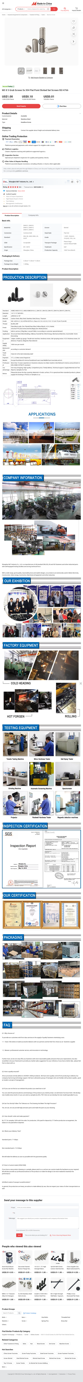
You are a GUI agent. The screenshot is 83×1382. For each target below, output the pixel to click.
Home (3, 14)
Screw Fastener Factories (66, 1353)
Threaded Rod (65, 1317)
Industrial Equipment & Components (17, 14)
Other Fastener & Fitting (11, 1344)
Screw (43, 14)
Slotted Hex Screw (55, 1358)
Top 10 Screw (8, 1363)
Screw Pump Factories (29, 1353)
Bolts (3, 1317)
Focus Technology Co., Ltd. (28, 1374)
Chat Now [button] (63, 106)
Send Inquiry (21, 106)
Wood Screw (41, 1344)
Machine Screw (51, 14)
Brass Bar (64, 1321)
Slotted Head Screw (39, 1358)
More (4, 1367)
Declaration (62, 1374)
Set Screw (52, 1344)
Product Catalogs (30, 1313)
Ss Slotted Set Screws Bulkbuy (38, 1363)
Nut (31, 1344)
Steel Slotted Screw (22, 1358)
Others (4, 1324)
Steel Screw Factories (47, 1353)
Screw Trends (20, 1363)
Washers (4, 1321)
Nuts (23, 1317)
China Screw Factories (11, 1353)
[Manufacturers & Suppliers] (41, 3)
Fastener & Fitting (34, 14)
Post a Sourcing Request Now (60, 1235)
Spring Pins (45, 1321)
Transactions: (33, 187)
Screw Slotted (8, 1358)
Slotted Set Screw (70, 1358)
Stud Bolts (45, 1317)
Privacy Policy (71, 1374)
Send (19, 1235)
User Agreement (52, 1374)
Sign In (5, 206)
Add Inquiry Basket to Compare (42, 77)
